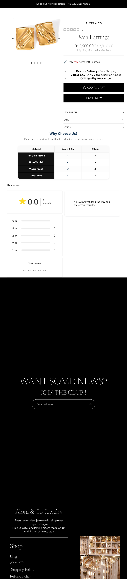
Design (67, 127)
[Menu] (4, 12)
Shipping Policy (22, 570)
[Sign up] (90, 404)
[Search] (11, 12)
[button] (34, 221)
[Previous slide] (12, 39)
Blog (13, 556)
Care (66, 120)
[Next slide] (60, 39)
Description (70, 112)
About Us (17, 563)
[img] (71, 29)
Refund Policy (21, 577)
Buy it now (94, 98)
